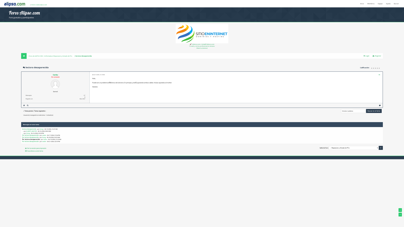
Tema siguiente (39, 111)
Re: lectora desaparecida (30, 135)
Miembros (371, 4)
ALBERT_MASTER (31, 131)
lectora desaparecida (29, 129)
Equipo (380, 4)
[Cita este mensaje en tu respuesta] (379, 105)
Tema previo (28, 111)
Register (377, 56)
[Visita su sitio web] (24, 105)
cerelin (44, 135)
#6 (379, 74)
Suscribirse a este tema (35, 151)
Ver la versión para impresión (36, 148)
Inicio (362, 4)
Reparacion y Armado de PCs (63, 56)
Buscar (396, 4)
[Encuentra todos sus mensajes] (27, 105)
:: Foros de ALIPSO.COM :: (36, 56)
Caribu (45, 139)
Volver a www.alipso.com (39, 5)
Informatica (48, 56)
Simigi (41, 129)
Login (367, 56)
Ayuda (388, 4)
